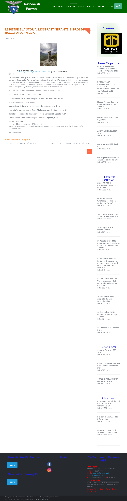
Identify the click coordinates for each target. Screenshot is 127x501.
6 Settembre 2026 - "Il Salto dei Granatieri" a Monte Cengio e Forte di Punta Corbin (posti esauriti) (107, 263)
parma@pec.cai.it (98, 475)
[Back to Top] (120, 491)
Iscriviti (12, 465)
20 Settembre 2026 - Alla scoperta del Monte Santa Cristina (108, 298)
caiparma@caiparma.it (100, 473)
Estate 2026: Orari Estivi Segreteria (107, 118)
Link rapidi (100, 6)
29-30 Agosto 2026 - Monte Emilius (105, 228)
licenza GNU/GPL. (42, 499)
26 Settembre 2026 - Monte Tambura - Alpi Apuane (107, 314)
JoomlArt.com (54, 497)
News (72, 6)
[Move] (111, 43)
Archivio (10, 39)
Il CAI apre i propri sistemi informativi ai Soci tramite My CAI (108, 403)
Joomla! (8, 499)
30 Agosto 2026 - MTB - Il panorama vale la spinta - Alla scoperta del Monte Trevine (108, 244)
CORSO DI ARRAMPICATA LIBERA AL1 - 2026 (107, 380)
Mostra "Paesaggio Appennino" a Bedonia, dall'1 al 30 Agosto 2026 (107, 68)
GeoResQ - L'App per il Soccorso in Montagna (107, 431)
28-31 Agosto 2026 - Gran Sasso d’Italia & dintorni (108, 215)
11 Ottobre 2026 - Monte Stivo (108, 329)
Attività (90, 6)
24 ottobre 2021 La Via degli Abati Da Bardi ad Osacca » (70, 143)
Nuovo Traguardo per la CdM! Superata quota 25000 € (107, 104)
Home (54, 6)
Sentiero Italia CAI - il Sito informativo (108, 418)
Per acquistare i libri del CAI (107, 145)
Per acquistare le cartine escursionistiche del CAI (108, 158)
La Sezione (63, 6)
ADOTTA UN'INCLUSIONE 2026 (107, 132)
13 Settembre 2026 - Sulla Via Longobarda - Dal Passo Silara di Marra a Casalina (108, 282)
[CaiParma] (23, 4)
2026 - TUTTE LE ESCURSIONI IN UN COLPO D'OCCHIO (108, 185)
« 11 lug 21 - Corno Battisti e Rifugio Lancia (21, 143)
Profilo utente (118, 6)
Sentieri (81, 6)
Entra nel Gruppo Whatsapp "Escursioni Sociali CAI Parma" (106, 200)
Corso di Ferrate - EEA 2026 (106, 351)
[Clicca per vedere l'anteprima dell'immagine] (48, 54)
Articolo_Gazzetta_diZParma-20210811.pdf (34, 72)
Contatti (110, 6)
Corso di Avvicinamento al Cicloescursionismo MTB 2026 (108, 365)
